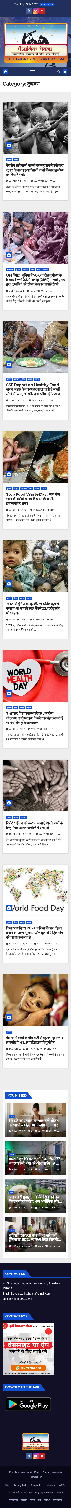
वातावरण (25, 269)
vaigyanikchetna (45, 181)
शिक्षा (32, 269)
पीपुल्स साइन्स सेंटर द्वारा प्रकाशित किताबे (37, 1492)
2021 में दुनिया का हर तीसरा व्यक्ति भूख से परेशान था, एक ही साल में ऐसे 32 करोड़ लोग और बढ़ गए (33, 608)
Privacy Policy (21, 1485)
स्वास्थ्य (45, 269)
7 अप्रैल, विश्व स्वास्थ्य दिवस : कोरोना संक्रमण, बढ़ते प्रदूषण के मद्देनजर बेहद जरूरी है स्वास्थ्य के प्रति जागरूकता (34, 718)
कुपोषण (9, 160)
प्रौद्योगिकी (13, 1500)
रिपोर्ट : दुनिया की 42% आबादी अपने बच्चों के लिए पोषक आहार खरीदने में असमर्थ (34, 825)
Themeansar (35, 1477)
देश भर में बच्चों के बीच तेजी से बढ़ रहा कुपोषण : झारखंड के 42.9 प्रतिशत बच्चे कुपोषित (34, 1040)
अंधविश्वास (51, 1485)
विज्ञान (11, 1192)
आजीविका (10, 269)
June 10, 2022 (18, 400)
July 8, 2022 (17, 291)
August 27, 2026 (22, 1131)
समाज (16, 160)
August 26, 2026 (22, 1169)
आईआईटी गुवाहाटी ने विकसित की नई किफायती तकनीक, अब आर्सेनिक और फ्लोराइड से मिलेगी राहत (34, 1201)
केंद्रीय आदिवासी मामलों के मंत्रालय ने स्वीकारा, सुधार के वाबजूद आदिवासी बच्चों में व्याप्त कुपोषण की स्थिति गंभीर (35, 170)
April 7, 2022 (17, 729)
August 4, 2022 (19, 181)
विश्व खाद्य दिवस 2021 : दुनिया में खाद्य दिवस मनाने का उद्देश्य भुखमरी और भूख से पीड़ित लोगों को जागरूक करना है (34, 933)
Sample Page (37, 1485)
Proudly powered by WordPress (25, 1472)
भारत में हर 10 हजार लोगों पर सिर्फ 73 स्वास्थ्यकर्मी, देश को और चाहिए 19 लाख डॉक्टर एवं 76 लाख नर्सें (35, 1163)
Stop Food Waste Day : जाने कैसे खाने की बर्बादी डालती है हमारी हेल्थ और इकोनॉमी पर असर (33, 499)
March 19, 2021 (19, 1049)
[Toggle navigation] (32, 72)
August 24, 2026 (22, 1246)
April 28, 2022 (18, 510)
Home (8, 1485)
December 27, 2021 (21, 834)
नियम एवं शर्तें (13, 1492)
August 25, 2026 (22, 1207)
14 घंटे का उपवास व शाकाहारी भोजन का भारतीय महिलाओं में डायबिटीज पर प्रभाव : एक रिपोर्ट (33, 1125)
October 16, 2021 (20, 944)
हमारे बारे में (57, 1500)
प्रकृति (16, 489)
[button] (58, 71)
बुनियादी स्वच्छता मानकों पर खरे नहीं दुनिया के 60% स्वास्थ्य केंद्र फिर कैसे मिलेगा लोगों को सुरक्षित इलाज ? (35, 1239)
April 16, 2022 (18, 619)
